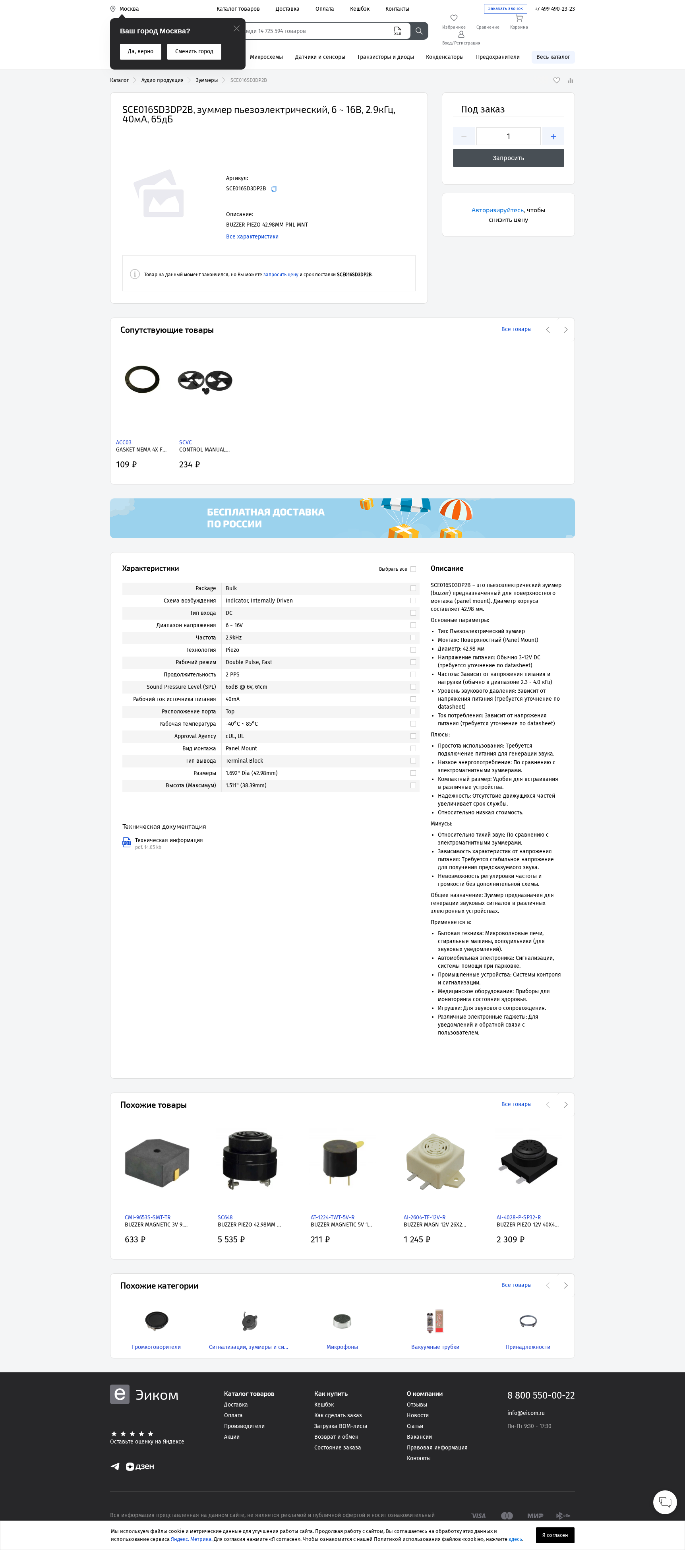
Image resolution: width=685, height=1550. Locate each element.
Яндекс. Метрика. (192, 1539)
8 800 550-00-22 (541, 1395)
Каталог (119, 80)
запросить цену (280, 274)
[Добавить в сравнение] (570, 80)
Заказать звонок (505, 8)
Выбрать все (393, 569)
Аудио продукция (162, 80)
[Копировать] (274, 189)
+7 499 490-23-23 (555, 9)
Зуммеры (207, 80)
